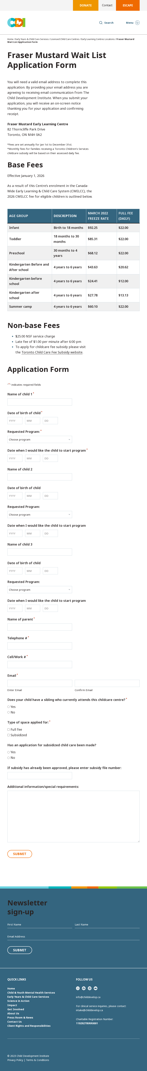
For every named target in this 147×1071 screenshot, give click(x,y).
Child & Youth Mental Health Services (31, 992)
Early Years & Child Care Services (32, 39)
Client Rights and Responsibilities (29, 1025)
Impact (12, 1005)
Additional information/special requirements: (43, 786)
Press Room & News (20, 1017)
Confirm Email (84, 690)
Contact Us (14, 1021)
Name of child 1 (20, 394)
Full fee (16, 729)
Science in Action (18, 1001)
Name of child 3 (19, 544)
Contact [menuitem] (107, 5)
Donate (86, 5)
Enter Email (14, 690)
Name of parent (21, 619)
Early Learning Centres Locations (98, 39)
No (13, 712)
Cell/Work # (17, 656)
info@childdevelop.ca (88, 997)
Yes (13, 707)
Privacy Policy (15, 1060)
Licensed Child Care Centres (65, 39)
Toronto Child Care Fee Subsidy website (52, 352)
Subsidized (19, 735)
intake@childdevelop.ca (89, 1010)
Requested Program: (24, 431)
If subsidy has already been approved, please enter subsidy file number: (64, 768)
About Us (13, 1013)
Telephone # (18, 638)
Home (10, 39)
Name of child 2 (19, 469)
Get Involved (15, 1009)
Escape (128, 5)
